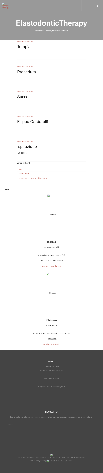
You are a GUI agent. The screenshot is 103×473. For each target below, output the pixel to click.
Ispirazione (27, 146)
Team (20, 169)
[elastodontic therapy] (5, 4)
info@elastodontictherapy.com (51, 386)
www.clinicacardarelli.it (51, 266)
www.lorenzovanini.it (51, 344)
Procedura (26, 71)
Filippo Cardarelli (32, 121)
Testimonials (23, 174)
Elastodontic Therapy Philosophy (32, 178)
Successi (25, 96)
